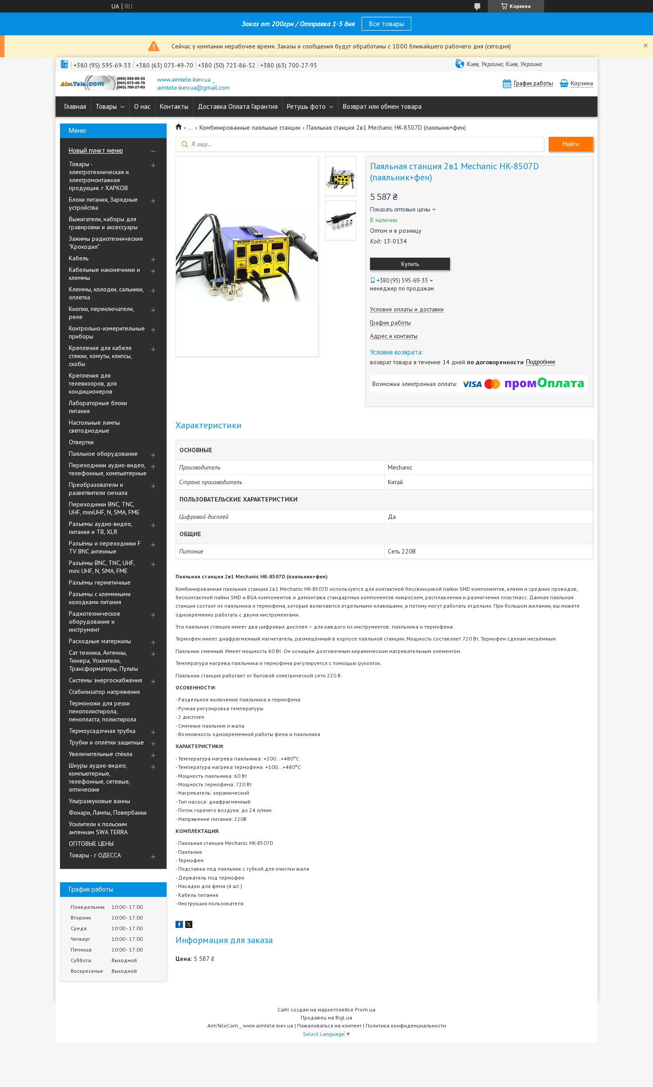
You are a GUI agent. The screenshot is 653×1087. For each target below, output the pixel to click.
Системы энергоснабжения (105, 680)
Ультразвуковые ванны (99, 801)
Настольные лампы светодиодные (94, 426)
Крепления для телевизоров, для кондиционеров (93, 383)
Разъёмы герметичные (100, 582)
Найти (571, 144)
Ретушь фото (306, 106)
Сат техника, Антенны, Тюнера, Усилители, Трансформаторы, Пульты (103, 661)
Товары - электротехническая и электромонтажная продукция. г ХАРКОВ (99, 176)
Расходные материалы (100, 641)
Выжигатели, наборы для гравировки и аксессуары (103, 223)
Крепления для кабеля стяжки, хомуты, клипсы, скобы (100, 356)
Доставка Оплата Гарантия (238, 106)
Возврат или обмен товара (382, 106)
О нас (142, 106)
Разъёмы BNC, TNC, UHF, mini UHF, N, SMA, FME (102, 567)
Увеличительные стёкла (100, 754)
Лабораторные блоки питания (98, 407)
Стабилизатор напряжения (104, 692)
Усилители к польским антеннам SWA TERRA (98, 828)
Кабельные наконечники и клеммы (104, 274)
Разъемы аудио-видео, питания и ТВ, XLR (100, 528)
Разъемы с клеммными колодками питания (100, 598)
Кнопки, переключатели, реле (101, 313)
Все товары (386, 23)
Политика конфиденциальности (406, 1025)
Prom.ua (365, 1009)
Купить (410, 264)
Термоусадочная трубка (102, 731)
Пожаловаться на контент (329, 1025)
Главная (75, 106)
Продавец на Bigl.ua (326, 1017)
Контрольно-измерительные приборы (107, 332)
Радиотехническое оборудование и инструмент (94, 621)
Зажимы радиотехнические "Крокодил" (106, 243)
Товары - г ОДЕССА (95, 855)
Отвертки (81, 442)
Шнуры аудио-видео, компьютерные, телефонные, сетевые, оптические (99, 777)
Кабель (78, 258)
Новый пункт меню (96, 150)
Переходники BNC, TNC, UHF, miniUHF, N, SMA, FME (104, 508)
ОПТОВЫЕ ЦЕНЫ (91, 844)
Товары (106, 106)
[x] (188, 926)
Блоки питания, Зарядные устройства (103, 203)
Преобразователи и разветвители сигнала (98, 489)
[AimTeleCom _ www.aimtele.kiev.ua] (104, 84)
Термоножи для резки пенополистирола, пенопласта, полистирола (102, 711)
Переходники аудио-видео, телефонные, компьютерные (108, 469)
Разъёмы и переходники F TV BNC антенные (105, 547)
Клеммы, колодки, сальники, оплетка (106, 293)
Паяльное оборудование (103, 454)
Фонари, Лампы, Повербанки (108, 812)
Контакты (174, 106)
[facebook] (179, 926)
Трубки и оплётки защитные (106, 742)
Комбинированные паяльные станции (249, 127)
